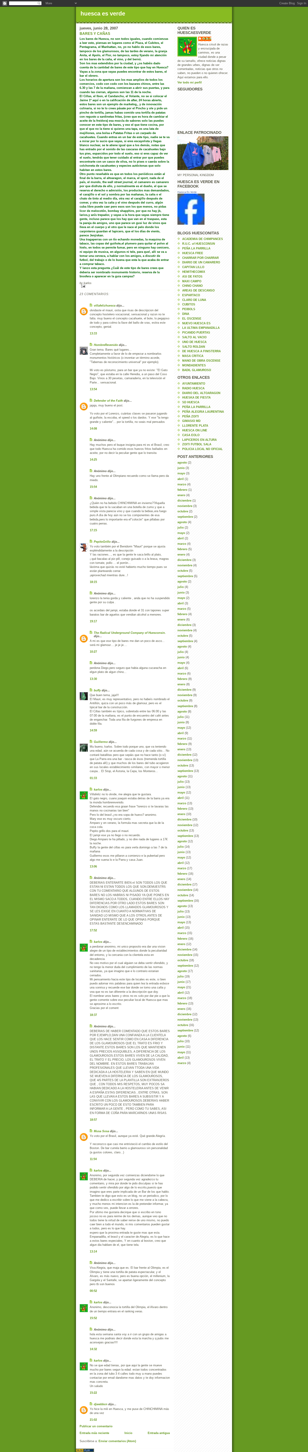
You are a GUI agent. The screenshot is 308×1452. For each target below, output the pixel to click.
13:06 (93, 866)
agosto (182, 462)
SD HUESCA (190, 402)
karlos (98, 789)
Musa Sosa (101, 1131)
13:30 (93, 679)
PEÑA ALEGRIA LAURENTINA (203, 411)
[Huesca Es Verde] (202, 209)
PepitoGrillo (102, 541)
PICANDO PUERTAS (196, 332)
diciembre (184, 500)
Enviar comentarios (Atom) (117, 1441)
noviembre (184, 506)
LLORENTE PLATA (195, 425)
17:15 (93, 530)
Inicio (128, 1433)
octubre (182, 511)
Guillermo (101, 742)
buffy (97, 690)
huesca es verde (102, 13)
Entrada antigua (159, 1433)
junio (181, 468)
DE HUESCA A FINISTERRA (201, 351)
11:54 (93, 1159)
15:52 (93, 1318)
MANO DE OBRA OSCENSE (201, 360)
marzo (181, 484)
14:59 (93, 730)
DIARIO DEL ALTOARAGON (201, 393)
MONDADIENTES (194, 365)
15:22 (93, 1392)
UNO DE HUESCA (194, 342)
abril (180, 479)
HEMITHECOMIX (193, 271)
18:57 (93, 1119)
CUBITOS (188, 304)
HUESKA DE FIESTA (196, 397)
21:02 (93, 1419)
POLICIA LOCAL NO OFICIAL (202, 449)
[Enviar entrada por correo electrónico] (125, 286)
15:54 (93, 486)
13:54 (93, 389)
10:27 (93, 651)
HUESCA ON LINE (194, 430)
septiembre (185, 516)
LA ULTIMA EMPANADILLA (201, 327)
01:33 (93, 778)
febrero (182, 489)
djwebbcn (100, 1404)
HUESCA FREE (192, 253)
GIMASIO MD (191, 421)
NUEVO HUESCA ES (196, 323)
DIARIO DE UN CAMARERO (201, 262)
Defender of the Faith (108, 400)
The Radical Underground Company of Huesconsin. (130, 632)
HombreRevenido (106, 345)
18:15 (93, 582)
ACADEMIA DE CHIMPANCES (202, 239)
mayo (181, 473)
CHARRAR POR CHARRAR (200, 258)
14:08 (93, 428)
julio (180, 527)
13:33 (93, 333)
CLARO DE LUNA (194, 300)
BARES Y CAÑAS (95, 34)
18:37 (93, 1015)
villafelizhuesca (104, 305)
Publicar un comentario (96, 1426)
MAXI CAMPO (191, 281)
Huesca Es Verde (187, 192)
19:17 (93, 621)
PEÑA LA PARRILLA (196, 248)
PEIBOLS (188, 309)
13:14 (93, 1251)
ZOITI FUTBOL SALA (196, 444)
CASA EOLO (191, 435)
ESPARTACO (191, 295)
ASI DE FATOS (192, 276)
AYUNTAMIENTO (193, 383)
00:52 (93, 1291)
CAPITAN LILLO (193, 267)
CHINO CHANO (192, 285)
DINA (185, 314)
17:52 (93, 930)
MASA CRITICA (192, 356)
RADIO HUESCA (193, 388)
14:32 (93, 1349)
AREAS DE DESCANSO (198, 290)
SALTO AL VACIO (194, 337)
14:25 (93, 459)
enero (181, 495)
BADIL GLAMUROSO (196, 370)
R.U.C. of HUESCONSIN (198, 243)
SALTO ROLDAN (193, 346)
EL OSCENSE (191, 318)
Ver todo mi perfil (189, 82)
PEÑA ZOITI (190, 416)
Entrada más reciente (94, 1433)
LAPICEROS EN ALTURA (199, 439)
